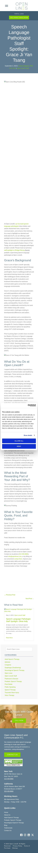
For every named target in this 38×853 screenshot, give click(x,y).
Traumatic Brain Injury (12, 692)
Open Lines (8, 673)
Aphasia (7, 662)
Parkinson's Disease (11, 678)
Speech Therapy (10, 690)
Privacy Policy (17, 846)
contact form (18, 559)
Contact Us (7, 830)
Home (6, 812)
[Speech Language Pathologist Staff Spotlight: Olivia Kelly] (19, 611)
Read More (9, 637)
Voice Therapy (9, 695)
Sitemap (15, 848)
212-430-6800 (23, 554)
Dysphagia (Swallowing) (13, 667)
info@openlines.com (15, 556)
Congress (8, 665)
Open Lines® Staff (23, 68)
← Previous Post (9, 595)
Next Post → (30, 598)
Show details (28, 435)
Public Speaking (10, 687)
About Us (7, 815)
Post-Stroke (8, 684)
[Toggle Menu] (6, 5)
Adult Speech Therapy (12, 659)
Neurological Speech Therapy (14, 670)
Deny (19, 446)
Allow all (19, 441)
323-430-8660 (8, 791)
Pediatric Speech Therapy (13, 681)
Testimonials (8, 828)
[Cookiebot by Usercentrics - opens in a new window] (28, 405)
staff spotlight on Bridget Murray (14, 250)
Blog (5, 825)
